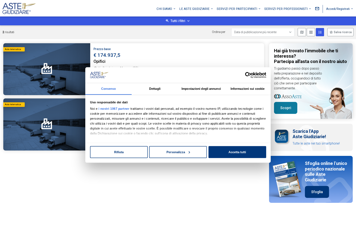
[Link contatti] (317, 9)
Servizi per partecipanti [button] (237, 9)
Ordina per (218, 32)
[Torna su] (346, 220)
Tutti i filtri (177, 21)
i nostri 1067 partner (114, 108)
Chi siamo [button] (165, 9)
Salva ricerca (342, 32)
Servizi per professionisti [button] (286, 9)
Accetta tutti (237, 152)
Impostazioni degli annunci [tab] (201, 88)
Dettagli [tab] (154, 88)
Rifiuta (119, 152)
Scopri (285, 108)
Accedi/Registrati (338, 9)
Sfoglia (317, 192)
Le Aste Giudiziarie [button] (194, 9)
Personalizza (175, 152)
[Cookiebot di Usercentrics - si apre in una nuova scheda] (248, 75)
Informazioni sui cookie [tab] (248, 88)
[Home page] (18, 7)
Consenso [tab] (108, 88)
